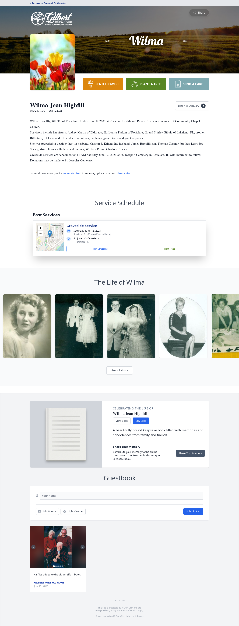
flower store (124, 173)
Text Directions (100, 248)
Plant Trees (169, 248)
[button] (50, 233)
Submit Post (193, 511)
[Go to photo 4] (60, 566)
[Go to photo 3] (58, 566)
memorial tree (72, 173)
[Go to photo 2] (56, 566)
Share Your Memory (190, 453)
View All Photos (119, 370)
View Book (122, 420)
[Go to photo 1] (54, 566)
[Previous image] (33, 547)
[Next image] (82, 547)
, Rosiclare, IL (81, 241)
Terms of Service (129, 610)
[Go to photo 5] (62, 566)
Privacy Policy (109, 610)
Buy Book (141, 420)
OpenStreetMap (123, 616)
